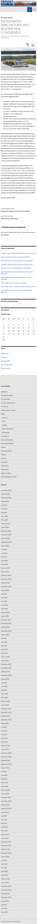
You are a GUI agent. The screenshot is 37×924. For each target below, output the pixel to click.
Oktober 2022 (5, 583)
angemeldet (12, 232)
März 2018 (4, 786)
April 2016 (4, 871)
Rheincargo (5, 432)
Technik (3, 454)
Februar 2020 (5, 701)
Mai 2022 (4, 601)
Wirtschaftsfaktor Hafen (9, 477)
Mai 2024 (4, 512)
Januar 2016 (5, 882)
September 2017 (6, 808)
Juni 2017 (4, 819)
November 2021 (6, 623)
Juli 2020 (4, 683)
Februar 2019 (5, 745)
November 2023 (6, 535)
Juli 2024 (4, 505)
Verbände (4, 462)
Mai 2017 (4, 823)
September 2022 (6, 586)
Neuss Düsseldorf (7, 429)
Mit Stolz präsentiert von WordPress (10, 921)
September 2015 (6, 897)
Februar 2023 (5, 568)
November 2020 (6, 668)
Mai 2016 (4, 868)
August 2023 (5, 546)
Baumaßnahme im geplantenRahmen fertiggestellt (17, 261)
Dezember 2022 (6, 575)
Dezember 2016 (6, 842)
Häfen (3, 414)
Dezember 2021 (6, 620)
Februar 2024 (5, 523)
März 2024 (4, 520)
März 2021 (4, 653)
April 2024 (4, 516)
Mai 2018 (4, 779)
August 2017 (5, 812)
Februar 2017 (5, 834)
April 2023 (4, 560)
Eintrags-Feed (5, 361)
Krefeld (4, 425)
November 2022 (6, 579)
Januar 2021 (5, 660)
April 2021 (4, 649)
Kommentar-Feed (6, 364)
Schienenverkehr (6, 451)
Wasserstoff (5, 469)
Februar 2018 (5, 790)
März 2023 (4, 564)
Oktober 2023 (5, 538)
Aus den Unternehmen (8, 403)
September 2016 (6, 853)
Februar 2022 (5, 612)
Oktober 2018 (5, 760)
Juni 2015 (4, 908)
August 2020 (5, 679)
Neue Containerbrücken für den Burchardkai (15, 257)
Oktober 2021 (5, 627)
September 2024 (6, 498)
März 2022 (4, 609)
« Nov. (3, 340)
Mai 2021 (4, 646)
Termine (3, 458)
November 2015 (6, 890)
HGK (3, 421)
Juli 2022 (4, 594)
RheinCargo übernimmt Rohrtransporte (13, 283)
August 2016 (5, 856)
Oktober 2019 (5, 716)
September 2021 (6, 631)
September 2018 (6, 764)
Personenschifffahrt (7, 443)
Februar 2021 (5, 657)
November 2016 (6, 845)
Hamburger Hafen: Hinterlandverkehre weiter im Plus (18, 286)
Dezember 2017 (6, 797)
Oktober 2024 (5, 494)
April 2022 (4, 605)
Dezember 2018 (6, 753)
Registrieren (5, 353)
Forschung (4, 406)
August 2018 (5, 768)
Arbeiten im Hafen (7, 395)
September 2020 (6, 675)
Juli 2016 (4, 860)
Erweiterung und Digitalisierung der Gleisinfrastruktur (18, 253)
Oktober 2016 (5, 849)
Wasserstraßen (6, 18)
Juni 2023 (4, 553)
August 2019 (5, 723)
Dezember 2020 (6, 664)
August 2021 (5, 634)
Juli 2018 (4, 771)
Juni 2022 (4, 597)
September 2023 (6, 542)
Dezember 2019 (6, 708)
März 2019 (4, 742)
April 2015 (4, 912)
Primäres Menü (34, 9)
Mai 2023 (4, 557)
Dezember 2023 (6, 531)
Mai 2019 (4, 734)
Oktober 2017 (5, 805)
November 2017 (6, 801)
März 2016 (4, 875)
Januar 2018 (5, 794)
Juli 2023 (4, 549)
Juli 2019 (4, 727)
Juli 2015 (4, 905)
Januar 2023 (5, 572)
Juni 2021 (4, 642)
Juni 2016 (4, 864)
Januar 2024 (5, 527)
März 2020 (4, 697)
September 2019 (6, 720)
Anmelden (4, 357)
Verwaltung (4, 466)
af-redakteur (14, 36)
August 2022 (5, 590)
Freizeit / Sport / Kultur (8, 410)
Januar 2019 (5, 749)
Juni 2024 (4, 509)
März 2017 (4, 831)
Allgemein (4, 392)
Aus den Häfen (5, 399)
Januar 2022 (5, 616)
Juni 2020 (4, 686)
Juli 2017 (4, 816)
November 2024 (6, 490)
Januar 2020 (5, 705)
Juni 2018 (4, 775)
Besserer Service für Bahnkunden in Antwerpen (16, 268)
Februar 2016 (5, 879)
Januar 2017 (5, 838)
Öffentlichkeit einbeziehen (9, 217)
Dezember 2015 (6, 886)
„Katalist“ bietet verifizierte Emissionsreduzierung (17, 264)
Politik (3, 447)
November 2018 (6, 757)
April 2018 (4, 782)
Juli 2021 (4, 638)
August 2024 (5, 501)
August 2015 (5, 901)
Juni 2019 (4, 731)
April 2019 (4, 738)
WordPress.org (6, 368)
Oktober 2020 (5, 671)
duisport (5, 417)
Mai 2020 (4, 690)
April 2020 (4, 694)
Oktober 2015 (5, 893)
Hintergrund (5, 436)
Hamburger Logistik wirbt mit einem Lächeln (15, 210)
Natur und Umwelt (7, 440)
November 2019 (6, 712)
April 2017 (4, 827)
